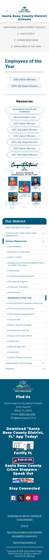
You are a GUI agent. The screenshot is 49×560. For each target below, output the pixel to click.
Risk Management (17, 346)
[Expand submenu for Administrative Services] (43, 227)
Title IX (24, 526)
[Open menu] (7, 11)
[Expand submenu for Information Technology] (43, 363)
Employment (14, 292)
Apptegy (31, 556)
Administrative (15, 246)
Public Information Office (20, 336)
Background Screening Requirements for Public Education (26, 264)
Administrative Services (18, 227)
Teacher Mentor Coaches (20, 357)
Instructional (14, 319)
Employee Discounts (18, 287)
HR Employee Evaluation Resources (25, 303)
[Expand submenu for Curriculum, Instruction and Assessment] (43, 233)
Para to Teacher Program (20, 325)
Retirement (13, 341)
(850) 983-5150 (27, 414)
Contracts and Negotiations (21, 276)
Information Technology (19, 363)
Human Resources (27, 40)
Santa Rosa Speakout (24, 542)
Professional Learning (18, 330)
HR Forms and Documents (21, 308)
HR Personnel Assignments (21, 314)
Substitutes (13, 352)
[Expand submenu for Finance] (43, 368)
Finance (10, 368)
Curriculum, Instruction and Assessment (21, 234)
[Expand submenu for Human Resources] (43, 242)
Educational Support (17, 281)
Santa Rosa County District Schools (24, 27)
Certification (14, 270)
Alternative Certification (19, 252)
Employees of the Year (27, 46)
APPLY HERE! (15, 257)
